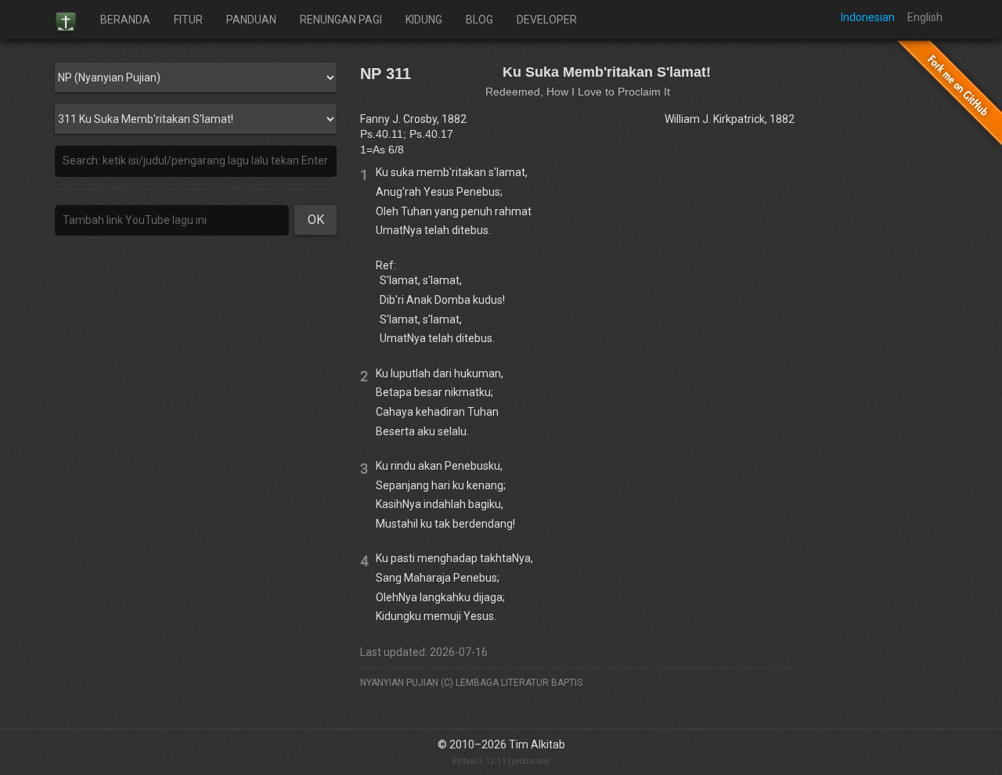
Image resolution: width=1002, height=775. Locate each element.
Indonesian (868, 17)
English (925, 17)
